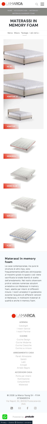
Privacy (3, 422)
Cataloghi (23, 326)
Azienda (23, 322)
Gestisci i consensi (24, 422)
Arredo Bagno (23, 368)
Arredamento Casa (23, 352)
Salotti (23, 359)
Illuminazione (23, 379)
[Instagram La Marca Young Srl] (35, 408)
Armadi (23, 365)
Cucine (23, 336)
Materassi (33, 10)
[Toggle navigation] (42, 4)
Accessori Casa (20, 10)
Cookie (11, 422)
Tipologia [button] (24, 33)
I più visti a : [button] (34, 33)
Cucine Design (23, 339)
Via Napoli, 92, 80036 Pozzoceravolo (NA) (23, 402)
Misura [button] (17, 33)
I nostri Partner (23, 331)
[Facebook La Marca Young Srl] (28, 408)
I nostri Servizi (23, 328)
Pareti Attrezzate (23, 356)
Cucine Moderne (23, 342)
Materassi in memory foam (23, 13)
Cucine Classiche (24, 345)
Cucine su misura (24, 348)
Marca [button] (10, 33)
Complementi (23, 382)
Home (10, 10)
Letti (23, 362)
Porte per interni (23, 376)
